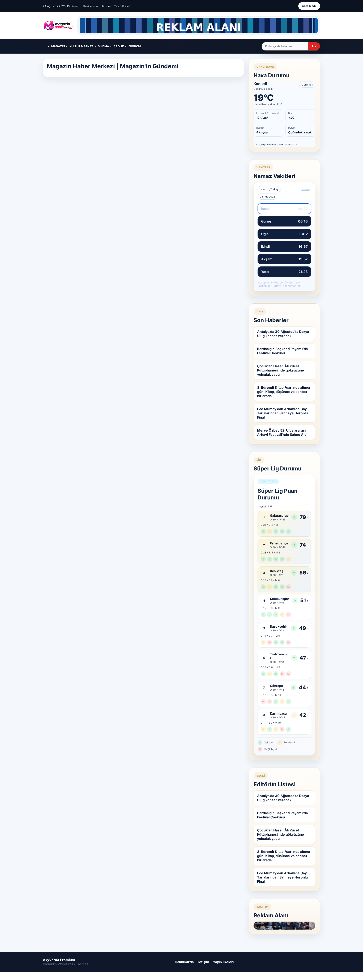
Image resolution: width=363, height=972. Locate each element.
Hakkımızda (90, 6)
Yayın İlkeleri (122, 6)
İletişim (105, 6)
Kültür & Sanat (81, 46)
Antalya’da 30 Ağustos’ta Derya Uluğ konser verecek (283, 333)
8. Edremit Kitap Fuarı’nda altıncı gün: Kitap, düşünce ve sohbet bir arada (283, 391)
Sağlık (119, 46)
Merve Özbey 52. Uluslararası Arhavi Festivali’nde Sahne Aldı (282, 432)
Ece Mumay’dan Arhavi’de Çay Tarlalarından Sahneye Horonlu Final (282, 413)
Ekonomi (135, 46)
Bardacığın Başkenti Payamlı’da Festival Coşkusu (282, 351)
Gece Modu (309, 6)
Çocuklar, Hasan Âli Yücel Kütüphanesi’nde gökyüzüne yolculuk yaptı (280, 370)
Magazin (58, 46)
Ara (314, 46)
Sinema (103, 46)
